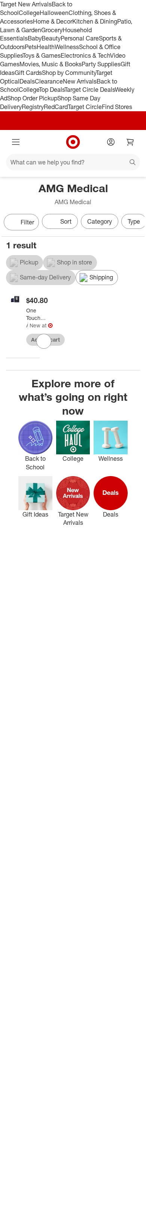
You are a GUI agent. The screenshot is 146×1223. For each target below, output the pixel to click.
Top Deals (51, 89)
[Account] (111, 142)
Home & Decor (52, 21)
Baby (35, 38)
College (29, 12)
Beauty (51, 38)
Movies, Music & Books (50, 64)
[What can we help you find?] (73, 162)
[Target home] (73, 141)
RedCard (56, 107)
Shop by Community (69, 72)
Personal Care (80, 38)
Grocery (52, 30)
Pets (31, 47)
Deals (27, 81)
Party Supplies (101, 64)
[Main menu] (15, 142)
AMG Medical (27, 325)
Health (46, 47)
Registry (33, 107)
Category (99, 221)
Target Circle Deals (89, 89)
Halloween (54, 12)
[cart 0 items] (130, 142)
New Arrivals (80, 81)
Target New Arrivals (26, 4)
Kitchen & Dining (94, 21)
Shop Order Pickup (32, 98)
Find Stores (117, 107)
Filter (27, 222)
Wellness (67, 47)
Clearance (49, 81)
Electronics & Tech (85, 55)
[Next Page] (137, 223)
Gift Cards (28, 72)
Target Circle (85, 107)
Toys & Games (41, 55)
